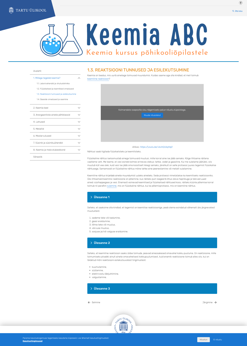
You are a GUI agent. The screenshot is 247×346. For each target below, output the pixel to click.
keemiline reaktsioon (98, 78)
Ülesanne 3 (102, 288)
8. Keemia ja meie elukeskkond (49, 149)
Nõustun (203, 339)
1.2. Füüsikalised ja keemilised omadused (55, 89)
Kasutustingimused (32, 341)
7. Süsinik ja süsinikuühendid (48, 142)
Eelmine (96, 302)
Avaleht (37, 71)
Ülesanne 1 (101, 197)
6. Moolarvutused (42, 135)
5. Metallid (38, 128)
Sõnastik (37, 156)
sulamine (111, 185)
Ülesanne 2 (102, 243)
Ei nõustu (217, 339)
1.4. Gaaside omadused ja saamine (52, 99)
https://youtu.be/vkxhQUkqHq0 (156, 147)
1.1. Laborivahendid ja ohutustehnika (53, 83)
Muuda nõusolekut (152, 115)
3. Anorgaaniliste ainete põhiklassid (51, 114)
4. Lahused (39, 121)
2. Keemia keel (40, 107)
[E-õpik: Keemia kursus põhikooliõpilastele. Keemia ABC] (27, 10)
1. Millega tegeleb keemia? (46, 78)
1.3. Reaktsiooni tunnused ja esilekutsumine (56, 94)
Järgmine (208, 302)
